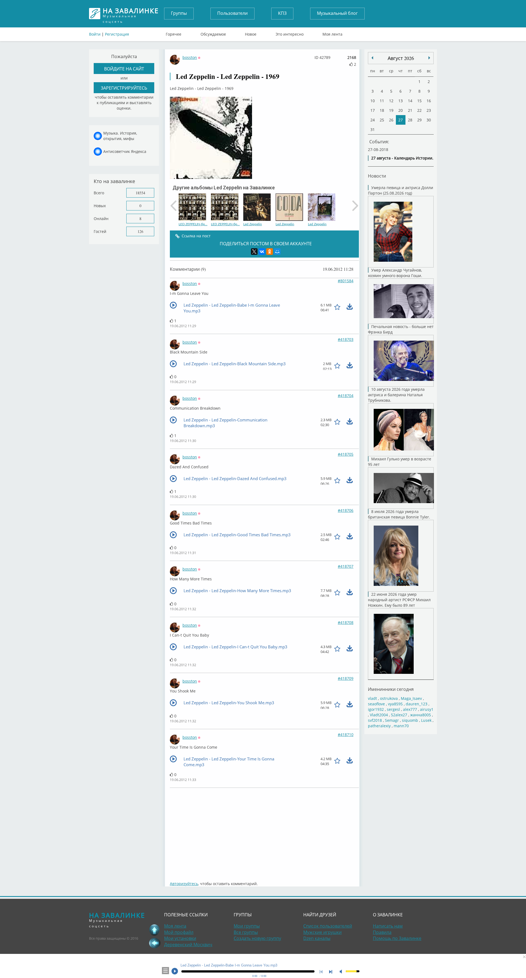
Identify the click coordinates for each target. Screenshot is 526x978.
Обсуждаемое (213, 33)
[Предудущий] (429, 58)
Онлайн (101, 218)
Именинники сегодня (391, 689)
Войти (95, 34)
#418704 (345, 395)
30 (429, 119)
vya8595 (395, 703)
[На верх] (154, 929)
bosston (189, 57)
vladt (372, 698)
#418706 (345, 510)
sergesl (393, 709)
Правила (382, 932)
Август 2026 (401, 58)
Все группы (246, 932)
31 (372, 129)
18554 (140, 192)
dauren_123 (416, 703)
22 (419, 110)
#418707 (345, 566)
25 (382, 119)
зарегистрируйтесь (124, 88)
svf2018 (375, 720)
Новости (377, 176)
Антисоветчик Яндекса (124, 151)
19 (391, 110)
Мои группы (247, 926)
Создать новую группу (257, 938)
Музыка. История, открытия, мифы (120, 135)
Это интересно (290, 33)
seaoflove (376, 703)
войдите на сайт (124, 69)
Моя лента (332, 33)
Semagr (392, 720)
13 (400, 100)
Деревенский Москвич (188, 945)
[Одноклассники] (269, 251)
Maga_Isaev (411, 698)
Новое (250, 33)
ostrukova (389, 698)
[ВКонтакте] (262, 251)
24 (372, 119)
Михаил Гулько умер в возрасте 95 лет (399, 461)
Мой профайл (178, 932)
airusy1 (426, 709)
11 (382, 100)
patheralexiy (379, 725)
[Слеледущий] (372, 58)
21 (410, 110)
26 (391, 119)
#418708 (345, 622)
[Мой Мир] (277, 251)
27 (400, 119)
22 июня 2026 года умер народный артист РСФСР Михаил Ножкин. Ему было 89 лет (399, 600)
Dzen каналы (316, 938)
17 (372, 110)
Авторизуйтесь (184, 883)
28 (410, 119)
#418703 (345, 339)
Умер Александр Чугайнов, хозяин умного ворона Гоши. (395, 272)
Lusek (426, 720)
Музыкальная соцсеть (131, 13)
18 (382, 110)
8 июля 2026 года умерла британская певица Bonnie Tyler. (399, 514)
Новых (100, 205)
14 (410, 100)
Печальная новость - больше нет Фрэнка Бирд (401, 329)
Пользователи (232, 13)
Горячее (173, 33)
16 (429, 100)
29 (419, 119)
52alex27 (399, 714)
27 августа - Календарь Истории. (402, 158)
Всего (99, 192)
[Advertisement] (264, 831)
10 (372, 100)
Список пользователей (327, 926)
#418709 (345, 678)
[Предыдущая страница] (154, 943)
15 (419, 100)
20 (400, 110)
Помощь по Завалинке (397, 938)
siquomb (410, 720)
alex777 (410, 709)
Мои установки (180, 938)
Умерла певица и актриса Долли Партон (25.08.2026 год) (400, 190)
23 (429, 110)
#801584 (345, 280)
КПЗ (282, 13)
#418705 (345, 454)
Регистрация (117, 34)
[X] (254, 251)
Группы (179, 13)
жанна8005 (420, 714)
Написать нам (388, 926)
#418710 (345, 734)
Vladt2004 (379, 714)
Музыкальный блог (337, 13)
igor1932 (376, 709)
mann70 (401, 725)
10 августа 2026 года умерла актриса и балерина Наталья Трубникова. (396, 395)
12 (391, 100)
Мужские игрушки (322, 932)
